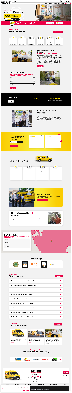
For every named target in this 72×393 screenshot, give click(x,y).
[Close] (28, 386)
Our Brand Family (53, 384)
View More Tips (58, 324)
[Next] (61, 141)
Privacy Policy (33, 389)
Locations (8, 5)
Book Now (68, 3)
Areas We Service (61, 3)
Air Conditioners (41, 342)
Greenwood (16, 5)
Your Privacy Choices (40, 389)
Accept (26, 390)
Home (5, 5)
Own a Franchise (41, 384)
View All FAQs (59, 276)
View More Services (58, 31)
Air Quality (25, 342)
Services (45, 3)
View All (11, 101)
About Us (55, 3)
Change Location (19, 1)
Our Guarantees (28, 384)
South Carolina (12, 5)
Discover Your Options (42, 200)
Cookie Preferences (24, 387)
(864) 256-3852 (66, 1)
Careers (64, 384)
